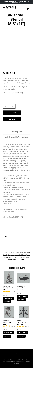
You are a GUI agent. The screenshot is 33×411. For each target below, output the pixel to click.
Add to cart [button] (8, 298)
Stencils (11, 257)
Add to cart (12, 112)
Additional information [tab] (16, 137)
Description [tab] (17, 131)
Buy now (12, 119)
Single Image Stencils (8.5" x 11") (17, 255)
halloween (14, 259)
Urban (16, 257)
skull (19, 259)
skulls (22, 259)
